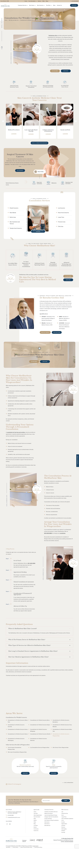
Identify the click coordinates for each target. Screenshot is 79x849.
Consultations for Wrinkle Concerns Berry (40, 720)
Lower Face (61, 217)
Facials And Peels (48, 818)
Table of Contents (77, 460)
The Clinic (48, 5)
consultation (62, 533)
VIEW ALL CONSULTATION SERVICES (38, 231)
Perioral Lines (61, 221)
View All (24, 841)
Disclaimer (8, 847)
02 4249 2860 (75, 1)
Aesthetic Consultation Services (50, 811)
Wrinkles (63, 830)
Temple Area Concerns (16, 228)
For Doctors (36, 828)
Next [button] (76, 121)
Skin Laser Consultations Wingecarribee (17, 752)
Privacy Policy (15, 847)
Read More (53, 773)
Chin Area (60, 226)
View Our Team (56, 332)
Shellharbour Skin (53, 35)
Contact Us (59, 5)
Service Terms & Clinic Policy (26, 847)
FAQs (43, 1)
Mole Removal (47, 825)
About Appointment (38, 815)
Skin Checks (47, 823)
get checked (20, 170)
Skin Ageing (63, 828)
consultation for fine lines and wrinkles (16, 432)
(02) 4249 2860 (31, 563)
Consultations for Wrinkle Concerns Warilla (40, 734)
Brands (35, 827)
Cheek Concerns (14, 208)
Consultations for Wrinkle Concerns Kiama (18, 729)
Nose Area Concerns (63, 212)
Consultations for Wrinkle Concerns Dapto (40, 724)
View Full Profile (45, 332)
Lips (62, 811)
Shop (54, 5)
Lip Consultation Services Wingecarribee (39, 747)
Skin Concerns (40, 5)
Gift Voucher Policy (38, 847)
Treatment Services (22, 5)
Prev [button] (3, 121)
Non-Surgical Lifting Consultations (51, 820)
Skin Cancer (32, 5)
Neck (62, 815)
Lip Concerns (61, 208)
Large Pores (63, 816)
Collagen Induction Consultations (51, 816)
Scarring (63, 832)
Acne (62, 820)
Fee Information (31, 1)
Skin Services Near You (13, 20)
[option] (14, 84)
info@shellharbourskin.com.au (14, 817)
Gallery (39, 1)
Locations (51, 1)
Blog (47, 1)
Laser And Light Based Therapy (50, 815)
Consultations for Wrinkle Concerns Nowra (18, 734)
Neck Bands (13, 212)
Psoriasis (63, 825)
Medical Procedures (48, 813)
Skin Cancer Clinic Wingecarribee (60, 747)
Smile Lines (13, 217)
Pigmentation (64, 823)
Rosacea (63, 827)
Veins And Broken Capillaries (67, 818)
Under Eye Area (64, 813)
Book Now (74, 5)
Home (26, 1)
